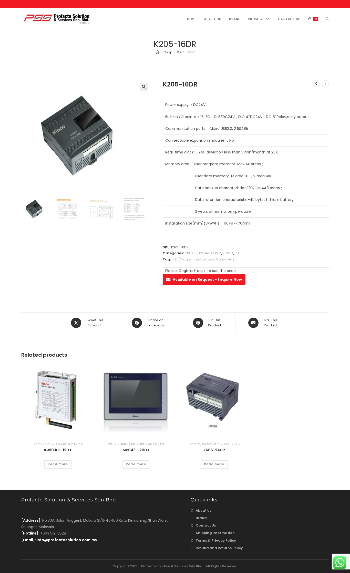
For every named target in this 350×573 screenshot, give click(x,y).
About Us (203, 510)
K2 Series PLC (210, 253)
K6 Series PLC (212, 444)
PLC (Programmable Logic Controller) (203, 259)
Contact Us (206, 525)
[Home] (157, 52)
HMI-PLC (113, 444)
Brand (201, 518)
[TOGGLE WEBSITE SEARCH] (327, 19)
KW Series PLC (66, 444)
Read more (58, 464)
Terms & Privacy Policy (216, 540)
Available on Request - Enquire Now (207, 279)
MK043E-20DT (135, 450)
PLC (238, 253)
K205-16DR (186, 52)
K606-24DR (214, 450)
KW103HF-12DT (57, 450)
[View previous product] (316, 83)
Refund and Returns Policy (219, 548)
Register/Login (192, 270)
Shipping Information (215, 532)
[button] (144, 87)
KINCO (228, 253)
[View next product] (325, 83)
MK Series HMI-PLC (145, 444)
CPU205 (191, 253)
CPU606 (195, 444)
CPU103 (38, 444)
